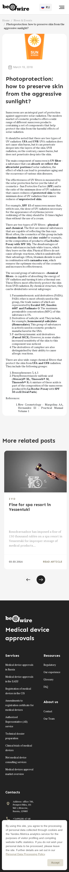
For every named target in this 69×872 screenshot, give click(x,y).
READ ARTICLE (52, 561)
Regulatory (50, 665)
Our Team (49, 718)
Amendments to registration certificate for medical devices (19, 705)
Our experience (52, 672)
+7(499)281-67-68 (21, 818)
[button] (28, 579)
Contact (48, 711)
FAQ (46, 686)
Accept (55, 862)
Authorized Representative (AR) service (16, 721)
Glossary (48, 679)
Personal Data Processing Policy (25, 854)
